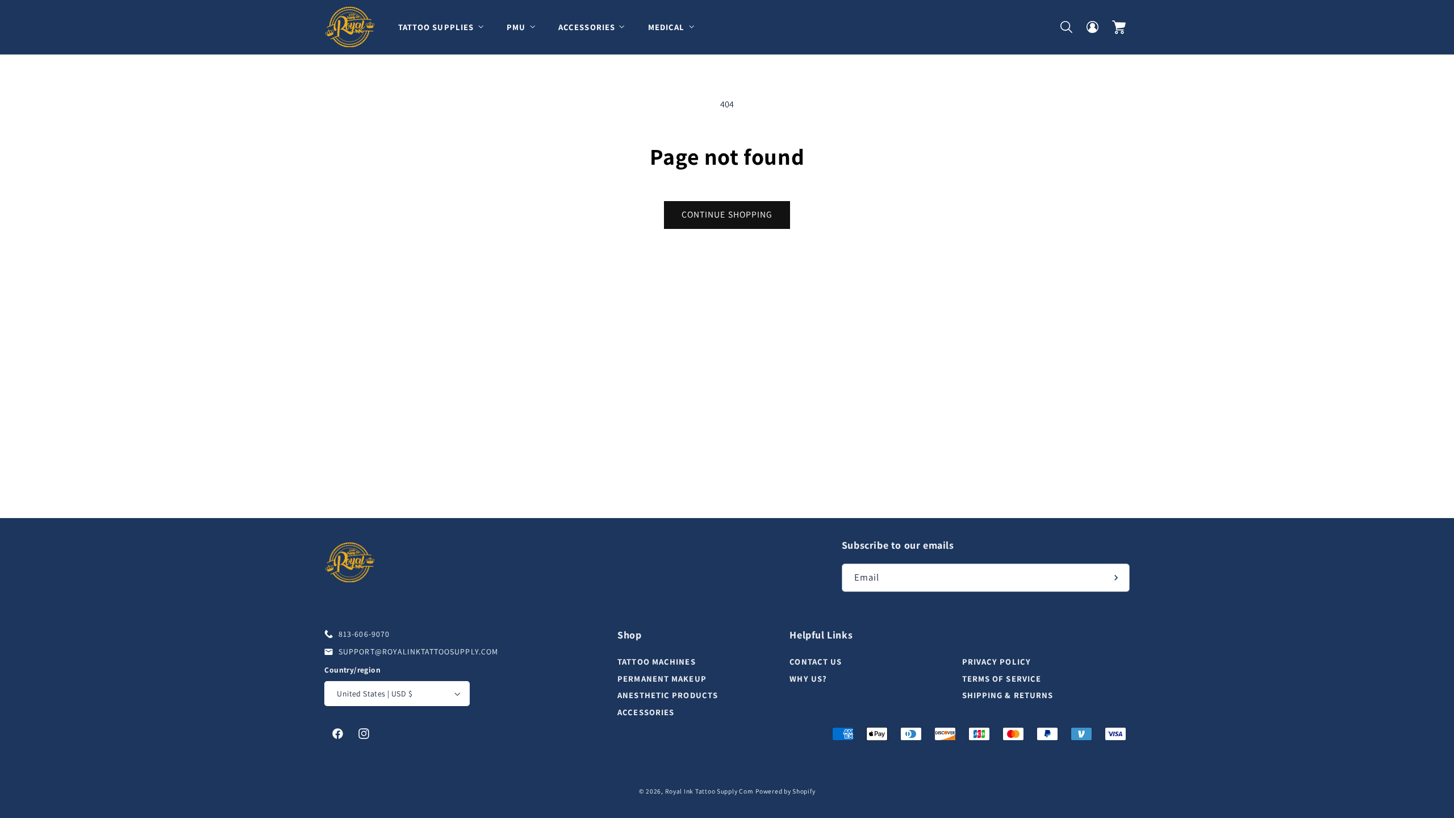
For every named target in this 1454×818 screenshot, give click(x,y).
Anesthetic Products (667, 695)
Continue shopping (727, 214)
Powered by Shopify (785, 791)
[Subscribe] (1116, 577)
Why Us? (808, 678)
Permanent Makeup (662, 678)
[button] (445, 27)
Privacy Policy (996, 662)
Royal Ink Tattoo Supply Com (709, 791)
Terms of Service (1002, 678)
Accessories (645, 712)
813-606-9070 (364, 634)
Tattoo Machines (656, 662)
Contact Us (815, 662)
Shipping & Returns (1008, 695)
